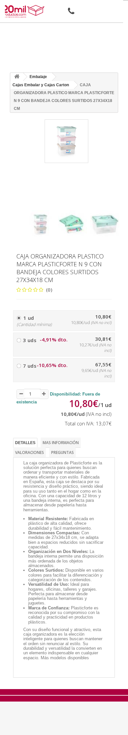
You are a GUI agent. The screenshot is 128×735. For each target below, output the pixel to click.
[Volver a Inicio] (17, 77)
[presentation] (28, 204)
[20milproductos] (24, 11)
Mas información (61, 442)
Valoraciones (29, 452)
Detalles (25, 442)
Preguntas (62, 452)
